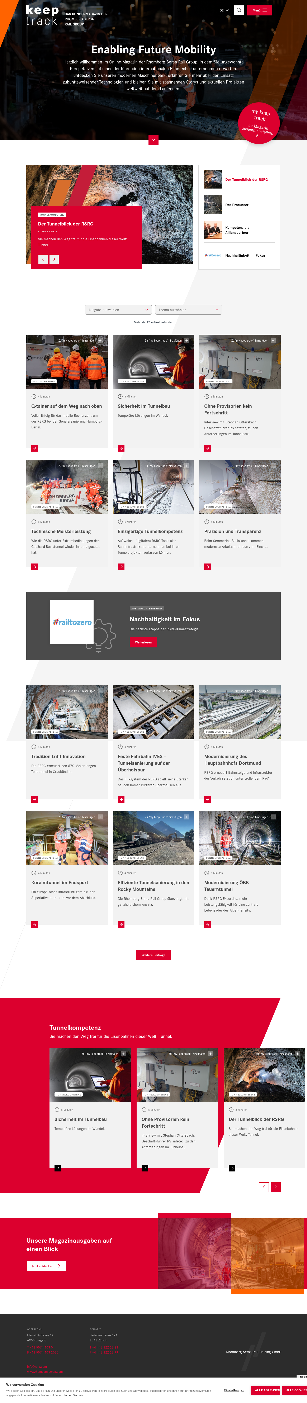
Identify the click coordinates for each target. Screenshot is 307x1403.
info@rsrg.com (37, 1366)
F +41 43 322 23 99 (104, 1352)
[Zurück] (43, 259)
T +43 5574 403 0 (40, 1347)
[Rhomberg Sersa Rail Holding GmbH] (69, 17)
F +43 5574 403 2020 (42, 1352)
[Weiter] (54, 259)
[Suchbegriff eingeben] (239, 10)
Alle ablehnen (267, 1390)
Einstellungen (234, 1390)
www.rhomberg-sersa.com (45, 1371)
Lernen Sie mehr (74, 1395)
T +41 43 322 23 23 (104, 1347)
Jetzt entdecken (42, 1266)
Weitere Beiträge (153, 955)
